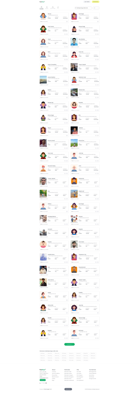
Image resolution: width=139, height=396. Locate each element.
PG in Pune (79, 378)
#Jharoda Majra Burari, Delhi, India (79, 353)
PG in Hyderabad (80, 380)
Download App (95, 1)
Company (54, 371)
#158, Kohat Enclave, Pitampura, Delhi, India (86, 357)
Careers (53, 378)
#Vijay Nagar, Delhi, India (86, 360)
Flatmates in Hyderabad (69, 380)
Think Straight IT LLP (48, 389)
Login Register (87, 1)
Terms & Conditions (56, 373)
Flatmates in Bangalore (68, 376)
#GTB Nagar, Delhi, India (65, 353)
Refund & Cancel (55, 376)
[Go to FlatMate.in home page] (42, 1)
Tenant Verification (92, 373)
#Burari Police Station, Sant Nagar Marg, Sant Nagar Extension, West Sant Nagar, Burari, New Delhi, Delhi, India (93, 353)
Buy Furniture (91, 375)
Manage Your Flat (92, 378)
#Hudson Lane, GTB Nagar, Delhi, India (72, 353)
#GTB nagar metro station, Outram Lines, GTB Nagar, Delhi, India (65, 360)
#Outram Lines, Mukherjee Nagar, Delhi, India (57, 360)
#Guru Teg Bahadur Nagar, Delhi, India (72, 360)
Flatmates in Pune (67, 378)
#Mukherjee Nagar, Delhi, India (43, 353)
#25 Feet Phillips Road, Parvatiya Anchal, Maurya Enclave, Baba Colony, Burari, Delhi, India (72, 355)
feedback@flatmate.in (44, 377)
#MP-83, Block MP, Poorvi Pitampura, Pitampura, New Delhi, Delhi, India (65, 357)
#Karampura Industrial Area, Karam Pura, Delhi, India (93, 357)
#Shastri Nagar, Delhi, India (86, 355)
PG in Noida (79, 373)
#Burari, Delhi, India (50, 357)
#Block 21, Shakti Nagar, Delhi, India (43, 355)
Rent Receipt (91, 376)
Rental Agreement (92, 371)
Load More (69, 344)
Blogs (53, 380)
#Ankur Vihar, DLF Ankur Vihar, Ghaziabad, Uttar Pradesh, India (57, 357)
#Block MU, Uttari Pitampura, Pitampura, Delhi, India (72, 357)
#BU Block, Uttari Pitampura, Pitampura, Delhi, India (79, 357)
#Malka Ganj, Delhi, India (57, 355)
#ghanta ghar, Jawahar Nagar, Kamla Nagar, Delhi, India (65, 355)
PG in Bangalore (80, 376)
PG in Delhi (79, 371)
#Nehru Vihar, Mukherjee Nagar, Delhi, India (57, 353)
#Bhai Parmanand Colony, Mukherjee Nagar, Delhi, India (43, 360)
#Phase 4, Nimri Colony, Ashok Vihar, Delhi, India (79, 355)
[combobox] (83, 8)
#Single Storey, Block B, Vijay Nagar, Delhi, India (86, 353)
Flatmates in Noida (68, 373)
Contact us (43, 380)
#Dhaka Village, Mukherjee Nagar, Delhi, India (50, 360)
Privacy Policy (54, 375)
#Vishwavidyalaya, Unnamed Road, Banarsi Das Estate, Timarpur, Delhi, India (79, 360)
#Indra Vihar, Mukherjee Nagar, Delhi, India (50, 353)
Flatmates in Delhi (67, 371)
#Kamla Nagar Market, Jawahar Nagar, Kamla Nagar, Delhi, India (50, 355)
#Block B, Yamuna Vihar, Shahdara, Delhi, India (43, 357)
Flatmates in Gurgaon (68, 375)
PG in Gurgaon (79, 375)
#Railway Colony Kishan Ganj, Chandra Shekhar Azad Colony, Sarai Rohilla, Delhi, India (93, 355)
